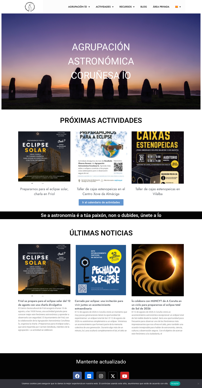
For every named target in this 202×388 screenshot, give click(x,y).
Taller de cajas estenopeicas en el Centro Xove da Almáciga (101, 191)
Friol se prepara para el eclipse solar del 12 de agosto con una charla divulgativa (44, 303)
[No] (198, 383)
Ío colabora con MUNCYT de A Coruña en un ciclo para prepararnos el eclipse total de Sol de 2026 (157, 304)
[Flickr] (89, 376)
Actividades (103, 6)
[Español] (178, 6)
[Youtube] (124, 376)
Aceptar (175, 383)
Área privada (161, 6)
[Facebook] (77, 376)
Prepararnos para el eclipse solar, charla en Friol (44, 191)
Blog (143, 6)
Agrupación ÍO (77, 6)
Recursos (125, 6)
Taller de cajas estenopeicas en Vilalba (157, 191)
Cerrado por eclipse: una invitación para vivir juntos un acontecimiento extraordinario (99, 304)
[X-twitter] (112, 376)
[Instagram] (101, 376)
